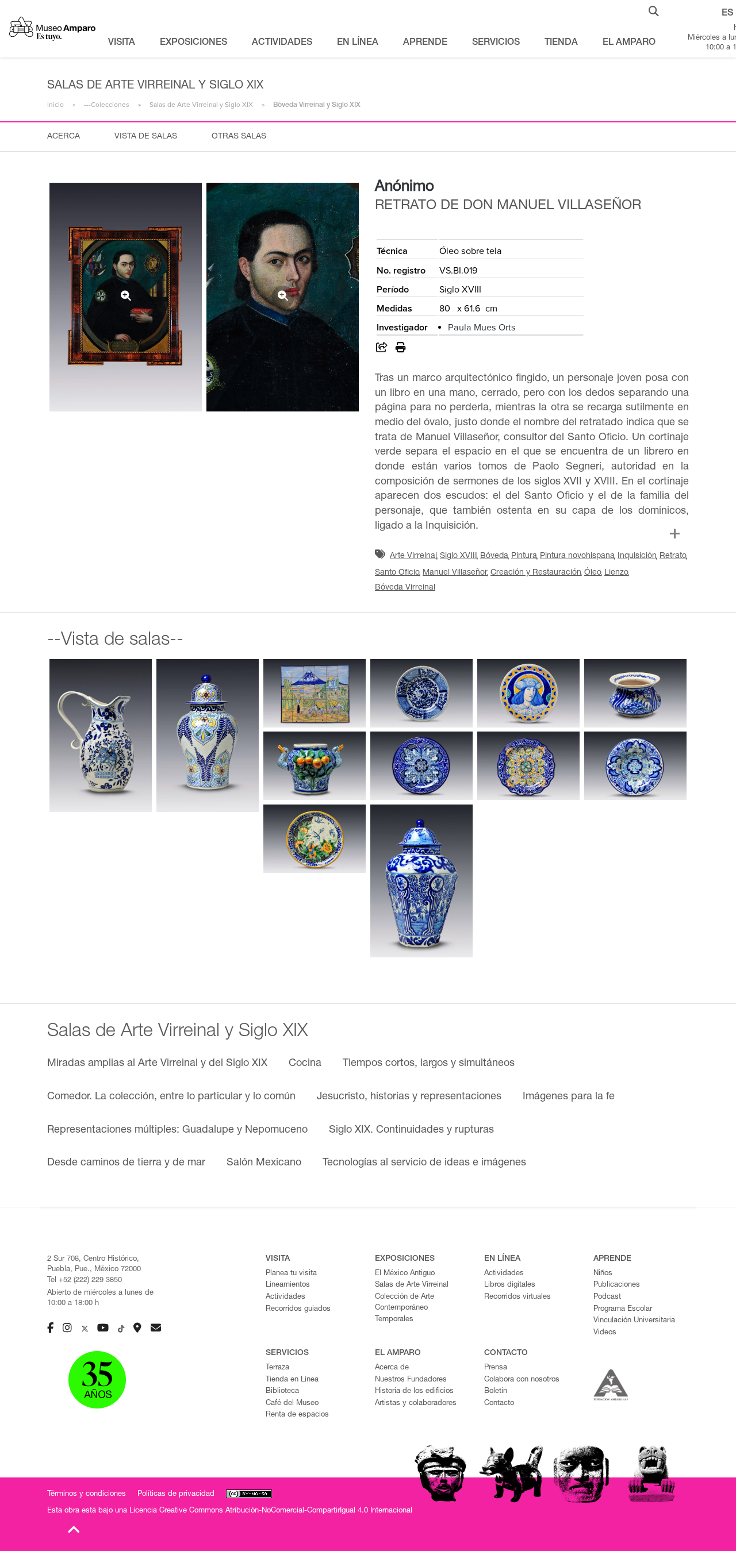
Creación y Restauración (535, 573)
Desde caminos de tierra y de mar (126, 1163)
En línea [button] (357, 43)
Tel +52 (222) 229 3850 (84, 1280)
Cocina (305, 1064)
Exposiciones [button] (193, 43)
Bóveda (494, 556)
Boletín (495, 1391)
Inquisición (637, 556)
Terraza (277, 1368)
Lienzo (616, 573)
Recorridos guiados (298, 1309)
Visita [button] (121, 43)
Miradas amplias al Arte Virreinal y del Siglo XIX (157, 1064)
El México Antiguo (405, 1273)
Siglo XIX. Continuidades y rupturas (411, 1130)
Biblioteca (282, 1391)
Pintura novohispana (577, 556)
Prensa (495, 1368)
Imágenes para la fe (569, 1097)
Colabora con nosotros (521, 1380)
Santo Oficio (397, 573)
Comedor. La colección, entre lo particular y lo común (171, 1097)
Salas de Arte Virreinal (411, 1285)
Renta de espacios (297, 1415)
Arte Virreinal (413, 556)
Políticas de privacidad (175, 1494)
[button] (654, 10)
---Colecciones (106, 105)
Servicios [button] (496, 43)
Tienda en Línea (292, 1380)
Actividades (285, 1297)
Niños (602, 1273)
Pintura (524, 556)
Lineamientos (288, 1285)
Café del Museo (292, 1403)
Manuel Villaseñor (455, 573)
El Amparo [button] (629, 43)
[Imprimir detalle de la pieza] (401, 349)
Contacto (499, 1403)
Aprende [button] (425, 43)
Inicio (55, 105)
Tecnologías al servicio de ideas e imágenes (424, 1163)
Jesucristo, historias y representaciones (409, 1097)
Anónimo (404, 187)
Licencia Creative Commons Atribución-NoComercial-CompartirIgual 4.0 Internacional (270, 1511)
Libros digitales (509, 1285)
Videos (604, 1333)
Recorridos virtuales (517, 1297)
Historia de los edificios (414, 1391)
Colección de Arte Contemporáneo (404, 1303)
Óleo (592, 573)
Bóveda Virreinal (405, 588)
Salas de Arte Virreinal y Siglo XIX (201, 105)
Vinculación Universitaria (634, 1321)
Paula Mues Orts (482, 327)
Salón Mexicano (264, 1163)
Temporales (394, 1319)
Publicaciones (616, 1285)
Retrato (673, 556)
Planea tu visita (291, 1273)
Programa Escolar (622, 1309)
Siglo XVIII (458, 556)
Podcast (607, 1297)
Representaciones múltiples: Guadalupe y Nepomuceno (177, 1130)
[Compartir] (381, 349)
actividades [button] (282, 43)
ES (727, 13)
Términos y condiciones (86, 1494)
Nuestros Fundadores (411, 1380)
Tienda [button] (561, 43)
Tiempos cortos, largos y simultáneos (429, 1064)
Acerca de (392, 1368)
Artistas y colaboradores (416, 1403)
